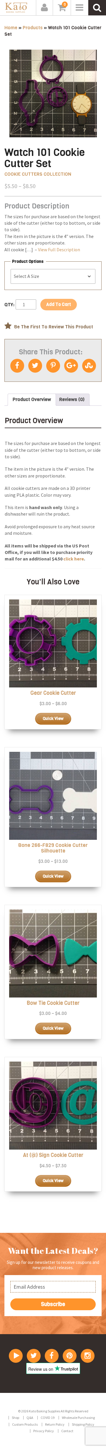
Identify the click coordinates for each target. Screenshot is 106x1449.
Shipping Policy (83, 1424)
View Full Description (59, 249)
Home (10, 28)
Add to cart (58, 304)
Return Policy (54, 1424)
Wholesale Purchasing (78, 1418)
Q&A (29, 1418)
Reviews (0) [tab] (72, 399)
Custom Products (25, 1424)
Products (33, 28)
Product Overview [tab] (32, 399)
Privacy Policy (43, 1431)
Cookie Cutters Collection (37, 174)
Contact (67, 1431)
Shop (15, 1418)
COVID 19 (47, 1418)
